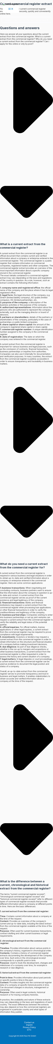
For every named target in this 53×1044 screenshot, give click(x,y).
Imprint (29, 1025)
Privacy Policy (29, 1027)
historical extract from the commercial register (26, 972)
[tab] (26, 206)
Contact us (29, 1022)
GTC (29, 1030)
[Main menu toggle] (11, 9)
